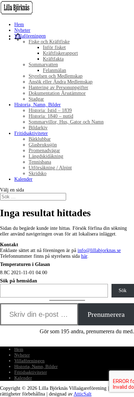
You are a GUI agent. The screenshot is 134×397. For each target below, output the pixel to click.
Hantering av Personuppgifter (58, 87)
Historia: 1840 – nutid (51, 116)
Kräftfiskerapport (60, 53)
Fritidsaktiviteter (31, 133)
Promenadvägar (44, 150)
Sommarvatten (43, 64)
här (84, 256)
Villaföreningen (30, 36)
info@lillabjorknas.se (99, 250)
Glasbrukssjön (43, 144)
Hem (19, 24)
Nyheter (22, 30)
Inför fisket (54, 47)
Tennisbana (40, 162)
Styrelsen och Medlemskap (56, 76)
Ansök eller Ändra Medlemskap (61, 81)
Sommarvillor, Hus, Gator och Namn (66, 122)
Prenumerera (106, 314)
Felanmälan (54, 70)
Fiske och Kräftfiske (49, 41)
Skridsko (37, 173)
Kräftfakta (53, 59)
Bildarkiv (38, 127)
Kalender (23, 179)
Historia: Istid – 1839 (50, 110)
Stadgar (36, 99)
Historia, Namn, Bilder (37, 104)
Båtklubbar (40, 139)
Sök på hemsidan (18, 281)
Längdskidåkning (46, 156)
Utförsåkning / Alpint (50, 167)
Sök (122, 290)
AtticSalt (82, 394)
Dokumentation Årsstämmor (57, 93)
